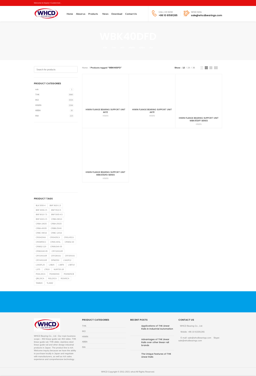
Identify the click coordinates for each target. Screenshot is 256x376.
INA (37, 116)
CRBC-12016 (56, 233)
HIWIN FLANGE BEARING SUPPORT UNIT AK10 (152, 111)
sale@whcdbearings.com (206, 15)
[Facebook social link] (206, 3)
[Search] (144, 14)
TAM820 (39, 283)
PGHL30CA (40, 274)
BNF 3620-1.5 (55, 205)
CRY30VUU (70, 256)
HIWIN (38, 105)
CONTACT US (191, 302)
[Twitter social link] (210, 3)
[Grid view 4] (210, 67)
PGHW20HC (54, 274)
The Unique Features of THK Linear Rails (156, 355)
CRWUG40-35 (56, 247)
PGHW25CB (69, 274)
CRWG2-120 (41, 247)
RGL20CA (52, 278)
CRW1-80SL (55, 242)
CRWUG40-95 (42, 251)
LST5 (38, 269)
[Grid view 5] (216, 67)
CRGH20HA (41, 237)
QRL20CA (40, 278)
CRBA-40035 (41, 228)
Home (85, 67)
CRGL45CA (69, 237)
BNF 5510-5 (56, 210)
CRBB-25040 (56, 228)
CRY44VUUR (41, 260)
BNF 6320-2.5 (41, 219)
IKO (37, 100)
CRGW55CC (41, 242)
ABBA (38, 110)
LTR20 (47, 269)
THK (37, 94)
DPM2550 (55, 260)
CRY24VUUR (41, 256)
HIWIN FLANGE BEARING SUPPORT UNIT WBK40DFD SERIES (105, 173)
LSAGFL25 (40, 265)
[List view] (201, 67)
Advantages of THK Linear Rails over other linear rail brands (155, 342)
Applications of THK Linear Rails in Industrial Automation (157, 327)
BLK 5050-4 (40, 205)
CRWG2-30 (69, 242)
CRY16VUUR (57, 251)
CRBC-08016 (41, 233)
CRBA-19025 (41, 224)
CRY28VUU (56, 256)
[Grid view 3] (206, 67)
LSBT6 (61, 265)
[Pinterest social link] (220, 3)
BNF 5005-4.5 (57, 215)
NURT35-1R (59, 269)
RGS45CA (65, 278)
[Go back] (96, 36)
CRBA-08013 (56, 219)
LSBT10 (71, 265)
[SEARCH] (73, 69)
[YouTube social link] (217, 3)
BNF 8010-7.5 (41, 215)
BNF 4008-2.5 (41, 210)
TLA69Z (50, 283)
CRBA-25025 (56, 224)
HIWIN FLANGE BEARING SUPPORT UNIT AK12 (105, 111)
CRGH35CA (55, 237)
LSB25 (51, 265)
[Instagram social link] (213, 3)
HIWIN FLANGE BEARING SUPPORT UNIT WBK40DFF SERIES (199, 119)
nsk (37, 89)
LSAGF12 (67, 260)
